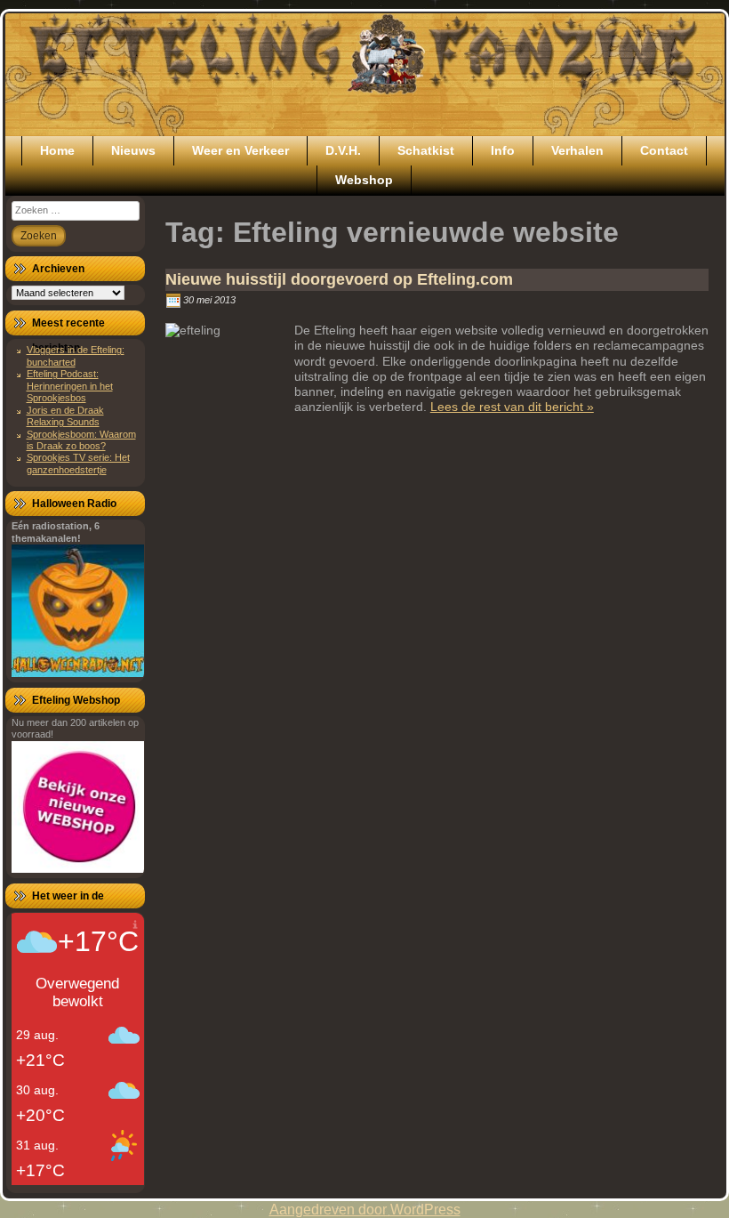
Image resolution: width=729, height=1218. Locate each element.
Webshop (364, 180)
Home (57, 150)
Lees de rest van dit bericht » (512, 406)
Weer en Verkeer (240, 150)
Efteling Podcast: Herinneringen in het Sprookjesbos (70, 385)
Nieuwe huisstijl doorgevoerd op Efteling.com (339, 279)
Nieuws (133, 150)
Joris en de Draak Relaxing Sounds (65, 416)
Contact (664, 150)
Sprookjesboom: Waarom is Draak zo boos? (81, 440)
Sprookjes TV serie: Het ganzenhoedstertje (78, 463)
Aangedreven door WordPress (365, 1209)
